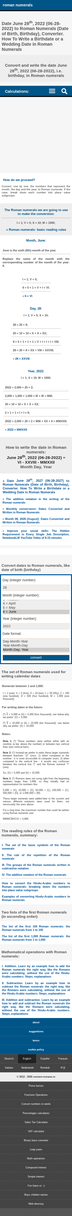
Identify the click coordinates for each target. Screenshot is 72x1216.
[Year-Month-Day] (36, 645)
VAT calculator (36, 1131)
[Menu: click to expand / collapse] (54, 91)
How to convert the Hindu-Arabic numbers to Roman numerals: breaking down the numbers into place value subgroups (36, 887)
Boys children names (36, 1194)
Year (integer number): (19, 619)
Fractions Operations (36, 1094)
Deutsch (9, 1058)
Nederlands (27, 1067)
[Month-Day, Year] (36, 650)
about (36, 1022)
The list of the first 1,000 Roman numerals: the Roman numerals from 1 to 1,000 (36, 938)
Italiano (9, 1067)
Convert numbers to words (36, 1103)
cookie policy (36, 1049)
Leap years (36, 1149)
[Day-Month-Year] (36, 641)
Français (63, 1058)
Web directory (36, 1203)
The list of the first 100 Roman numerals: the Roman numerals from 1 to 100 (36, 928)
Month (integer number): (21, 595)
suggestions (36, 1031)
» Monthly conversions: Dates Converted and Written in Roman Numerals (36, 510)
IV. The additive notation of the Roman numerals (34, 874)
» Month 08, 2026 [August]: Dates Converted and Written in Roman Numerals (36, 520)
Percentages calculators (36, 1113)
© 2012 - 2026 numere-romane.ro (36, 1076)
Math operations (36, 1158)
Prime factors (36, 1085)
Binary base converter (36, 1140)
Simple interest (36, 1176)
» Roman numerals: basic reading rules (36, 230)
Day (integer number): (19, 580)
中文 (62, 1067)
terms (36, 1040)
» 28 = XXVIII (21, 358)
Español (45, 1058)
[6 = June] (36, 612)
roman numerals (18, 5)
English (27, 1058)
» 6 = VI (27, 296)
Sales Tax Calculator (36, 1122)
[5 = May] (36, 608)
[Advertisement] (36, 135)
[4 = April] (36, 603)
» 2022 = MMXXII (16, 429)
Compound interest (36, 1167)
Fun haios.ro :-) (36, 1185)
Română (45, 1067)
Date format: (12, 634)
